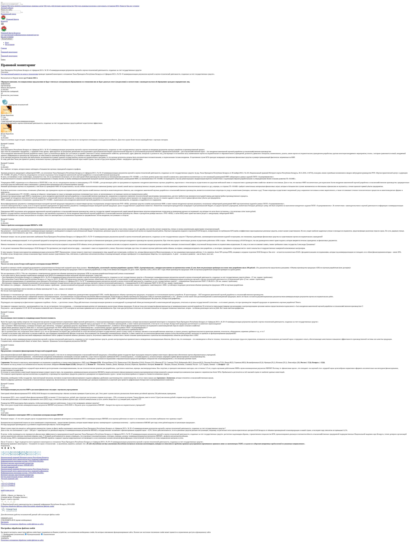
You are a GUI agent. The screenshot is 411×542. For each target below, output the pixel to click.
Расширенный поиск (8, 14)
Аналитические (49, 534)
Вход (7, 43)
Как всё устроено (7, 37)
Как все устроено (133, 6)
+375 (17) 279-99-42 (8, 483)
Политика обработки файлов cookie (14, 506)
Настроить (5, 522)
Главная (4, 6)
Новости (123, 6)
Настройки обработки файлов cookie (40, 506)
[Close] (2, 2)
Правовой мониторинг (9, 52)
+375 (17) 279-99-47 (8, 485)
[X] (11, 448)
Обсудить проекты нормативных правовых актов (25, 6)
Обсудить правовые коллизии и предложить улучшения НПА (96, 6)
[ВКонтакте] (2, 448)
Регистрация (9, 44)
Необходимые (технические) (13, 534)
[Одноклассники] (5, 448)
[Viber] (14, 448)
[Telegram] (8, 448)
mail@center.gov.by (7, 490)
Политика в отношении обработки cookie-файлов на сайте (22, 524)
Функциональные (33, 534)
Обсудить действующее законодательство (59, 6)
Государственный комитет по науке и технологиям (19, 74)
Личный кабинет (7, 8)
